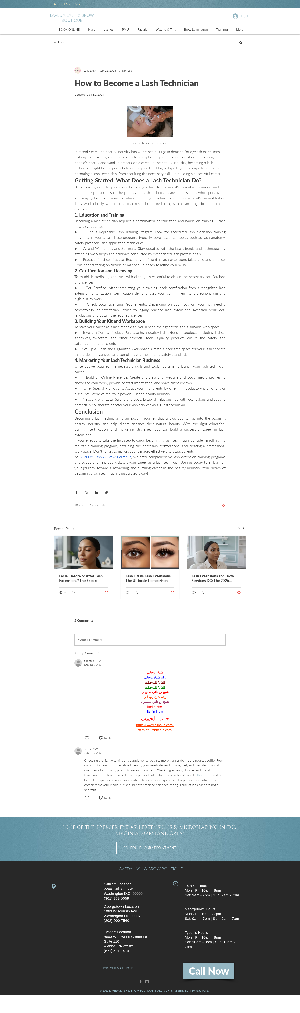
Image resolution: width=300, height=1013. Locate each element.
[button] (68, 30)
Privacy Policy (200, 990)
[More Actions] (223, 662)
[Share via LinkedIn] (96, 492)
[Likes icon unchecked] (87, 737)
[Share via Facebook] (76, 492)
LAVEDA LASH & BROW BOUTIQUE (72, 18)
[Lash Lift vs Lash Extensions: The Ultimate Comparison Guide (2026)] (150, 552)
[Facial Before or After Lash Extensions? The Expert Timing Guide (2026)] (83, 552)
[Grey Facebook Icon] (140, 981)
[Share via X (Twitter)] (86, 492)
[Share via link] (106, 492)
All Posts (59, 42)
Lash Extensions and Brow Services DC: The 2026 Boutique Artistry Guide (213, 578)
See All (242, 528)
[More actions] (223, 70)
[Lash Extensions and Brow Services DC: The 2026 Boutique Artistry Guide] (216, 552)
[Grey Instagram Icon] (146, 981)
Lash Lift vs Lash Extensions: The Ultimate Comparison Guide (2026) (149, 578)
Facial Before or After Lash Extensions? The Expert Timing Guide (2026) (81, 578)
